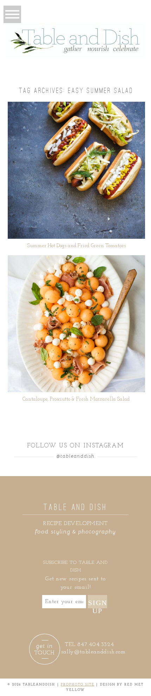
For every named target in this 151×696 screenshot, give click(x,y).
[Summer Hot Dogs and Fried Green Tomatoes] (76, 170)
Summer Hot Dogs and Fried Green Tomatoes (76, 246)
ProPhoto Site (77, 684)
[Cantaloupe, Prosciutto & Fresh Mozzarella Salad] (76, 323)
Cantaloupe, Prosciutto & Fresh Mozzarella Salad (76, 399)
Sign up (97, 603)
